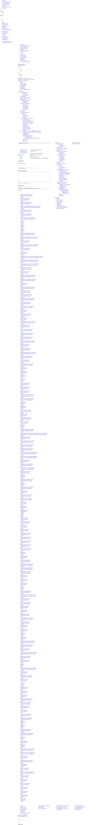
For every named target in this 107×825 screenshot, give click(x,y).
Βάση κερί (23, 376)
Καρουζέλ (23, 403)
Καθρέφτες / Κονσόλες (26, 100)
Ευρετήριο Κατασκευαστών (63, 805)
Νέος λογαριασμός (6, 6)
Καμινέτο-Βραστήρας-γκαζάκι (27, 234)
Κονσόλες (25, 102)
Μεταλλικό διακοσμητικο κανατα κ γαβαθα (30, 207)
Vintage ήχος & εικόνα (27, 135)
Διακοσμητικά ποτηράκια (26, 676)
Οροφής (25, 117)
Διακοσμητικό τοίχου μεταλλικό (28, 322)
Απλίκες (25, 114)
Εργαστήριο (5, 23)
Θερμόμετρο (23, 507)
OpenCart (25, 815)
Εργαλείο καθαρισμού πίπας (27, 773)
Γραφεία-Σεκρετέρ (25, 112)
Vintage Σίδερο (24, 511)
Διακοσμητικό (24, 284)
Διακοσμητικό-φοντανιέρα (26, 334)
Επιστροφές (5, 32)
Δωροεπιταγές (5, 37)
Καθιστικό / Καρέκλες (25, 103)
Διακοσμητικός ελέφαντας (27, 449)
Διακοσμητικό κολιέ (25, 615)
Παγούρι (22, 738)
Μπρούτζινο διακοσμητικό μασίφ (28, 276)
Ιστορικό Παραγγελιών (7, 41)
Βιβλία (24, 139)
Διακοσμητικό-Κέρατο (25, 561)
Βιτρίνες (22, 111)
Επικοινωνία (5, 31)
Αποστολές (4, 28)
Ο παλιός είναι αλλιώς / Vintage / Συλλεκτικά (31, 130)
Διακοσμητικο (24, 253)
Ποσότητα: (32, 155)
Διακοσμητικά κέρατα (25, 730)
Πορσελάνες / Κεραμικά (28, 122)
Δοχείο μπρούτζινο (25, 242)
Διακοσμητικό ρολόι (25, 326)
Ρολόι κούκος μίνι (24, 423)
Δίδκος (22, 222)
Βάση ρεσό (23, 638)
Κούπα (22, 588)
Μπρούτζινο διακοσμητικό (26, 195)
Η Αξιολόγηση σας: (22, 170)
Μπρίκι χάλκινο (24, 519)
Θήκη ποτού (23, 407)
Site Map (4, 34)
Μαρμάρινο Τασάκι (25, 473)
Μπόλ (22, 665)
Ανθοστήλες (25, 125)
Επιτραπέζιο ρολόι (25, 388)
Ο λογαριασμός (5, 3)
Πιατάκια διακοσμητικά (26, 215)
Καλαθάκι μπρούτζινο (25, 303)
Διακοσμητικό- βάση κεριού (26, 734)
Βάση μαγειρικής (24, 530)
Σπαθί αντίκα (24, 319)
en (2, 13)
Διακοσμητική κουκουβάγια (26, 465)
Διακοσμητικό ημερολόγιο (26, 761)
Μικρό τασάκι (24, 415)
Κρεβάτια (25, 129)
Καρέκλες (25, 104)
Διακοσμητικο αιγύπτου (26, 211)
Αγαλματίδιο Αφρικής (25, 592)
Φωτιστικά (23, 113)
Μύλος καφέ (23, 311)
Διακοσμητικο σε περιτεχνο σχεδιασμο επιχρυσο (31, 257)
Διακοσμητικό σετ (24, 707)
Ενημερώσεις (78, 809)
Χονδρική (4, 27)
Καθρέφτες (25, 101)
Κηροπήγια (25, 124)
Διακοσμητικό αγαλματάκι (27, 365)
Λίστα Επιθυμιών (6, 1)
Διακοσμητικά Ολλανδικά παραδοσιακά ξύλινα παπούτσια (34, 434)
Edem (3, 22)
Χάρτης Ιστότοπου (61, 208)
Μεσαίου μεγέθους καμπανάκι (27, 642)
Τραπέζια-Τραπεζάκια (26, 97)
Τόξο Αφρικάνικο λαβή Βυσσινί (27, 299)
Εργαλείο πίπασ (24, 777)
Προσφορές (4, 39)
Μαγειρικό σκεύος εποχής (26, 480)
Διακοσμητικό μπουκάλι (26, 496)
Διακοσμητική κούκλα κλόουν (27, 442)
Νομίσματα (25, 140)
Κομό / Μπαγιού (24, 92)
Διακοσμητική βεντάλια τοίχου (27, 342)
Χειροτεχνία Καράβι (25, 603)
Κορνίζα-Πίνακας (24, 346)
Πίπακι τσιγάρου (24, 769)
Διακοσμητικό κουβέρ (25, 703)
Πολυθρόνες (25, 106)
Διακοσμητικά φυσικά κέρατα (27, 469)
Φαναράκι (23, 800)
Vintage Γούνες (26, 134)
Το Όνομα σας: (21, 168)
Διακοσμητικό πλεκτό (25, 534)
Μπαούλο (23, 476)
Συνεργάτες (5, 38)
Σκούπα (22, 727)
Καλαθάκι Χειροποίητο (26, 419)
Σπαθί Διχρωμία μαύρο (26, 296)
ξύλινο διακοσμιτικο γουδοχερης (28, 219)
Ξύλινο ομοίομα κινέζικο (26, 330)
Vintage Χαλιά (26, 133)
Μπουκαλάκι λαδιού (25, 438)
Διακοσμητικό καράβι (25, 573)
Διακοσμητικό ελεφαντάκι (26, 646)
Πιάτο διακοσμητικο (25, 199)
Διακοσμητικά (26, 119)
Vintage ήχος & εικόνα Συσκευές (32, 138)
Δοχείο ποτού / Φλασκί (25, 411)
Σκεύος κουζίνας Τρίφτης (26, 357)
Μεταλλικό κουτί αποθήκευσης (27, 753)
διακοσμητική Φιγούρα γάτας (27, 396)
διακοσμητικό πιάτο (25, 384)
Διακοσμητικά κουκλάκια (26, 700)
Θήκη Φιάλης (23, 369)
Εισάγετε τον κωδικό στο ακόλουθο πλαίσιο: (28, 188)
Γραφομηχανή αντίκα (25, 315)
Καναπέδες (25, 108)
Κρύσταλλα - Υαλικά (27, 123)
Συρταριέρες (23, 96)
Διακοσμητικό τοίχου (25, 292)
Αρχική (3, 0)
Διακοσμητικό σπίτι (25, 361)
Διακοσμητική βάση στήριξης (27, 430)
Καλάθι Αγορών (5, 4)
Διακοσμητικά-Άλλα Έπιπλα (27, 118)
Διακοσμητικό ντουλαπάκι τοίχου (28, 596)
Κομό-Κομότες (26, 95)
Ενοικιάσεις (5, 26)
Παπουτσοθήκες (26, 127)
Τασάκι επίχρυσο (24, 272)
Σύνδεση (4, 8)
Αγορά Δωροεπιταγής (61, 807)
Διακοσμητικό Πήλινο (25, 349)
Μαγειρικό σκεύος (25, 461)
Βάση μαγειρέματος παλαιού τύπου (29, 238)
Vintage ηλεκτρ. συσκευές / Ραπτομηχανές (32, 132)
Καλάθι (22, 426)
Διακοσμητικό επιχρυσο (26, 269)
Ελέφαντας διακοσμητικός (26, 446)
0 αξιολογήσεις (33, 158)
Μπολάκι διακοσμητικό (26, 203)
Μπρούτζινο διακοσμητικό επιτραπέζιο (29, 246)
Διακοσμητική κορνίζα (25, 715)
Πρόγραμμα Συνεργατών (62, 808)
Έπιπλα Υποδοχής (27, 128)
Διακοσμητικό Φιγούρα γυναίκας (28, 353)
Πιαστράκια (23, 503)
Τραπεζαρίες (24, 98)
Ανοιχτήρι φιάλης (24, 650)
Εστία (22, 515)
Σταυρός (22, 380)
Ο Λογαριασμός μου (79, 805)
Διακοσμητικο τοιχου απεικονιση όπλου (29, 261)
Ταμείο (4, 5)
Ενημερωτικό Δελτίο (6, 42)
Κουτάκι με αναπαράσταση (27, 399)
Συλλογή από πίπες (25, 784)
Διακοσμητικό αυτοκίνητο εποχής (28, 669)
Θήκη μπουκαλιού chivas (26, 499)
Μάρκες (4, 35)
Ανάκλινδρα (25, 107)
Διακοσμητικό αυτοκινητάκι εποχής (28, 653)
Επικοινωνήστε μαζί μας (62, 207)
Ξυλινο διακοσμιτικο (25, 249)
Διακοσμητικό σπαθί (25, 657)
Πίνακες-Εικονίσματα (28, 121)
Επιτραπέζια (26, 116)
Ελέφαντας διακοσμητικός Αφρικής (28, 453)
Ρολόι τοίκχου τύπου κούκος (26, 307)
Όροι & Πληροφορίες (6, 29)
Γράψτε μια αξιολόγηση (42, 158)
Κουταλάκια (25, 143)
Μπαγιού (25, 93)
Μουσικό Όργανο (24, 607)
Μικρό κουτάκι (24, 688)
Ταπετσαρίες (5, 24)
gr (2, 12)
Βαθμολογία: (21, 185)
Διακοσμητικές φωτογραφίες (27, 750)
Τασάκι (22, 684)
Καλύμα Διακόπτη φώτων (26, 338)
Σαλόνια (25, 109)
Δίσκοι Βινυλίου (29, 137)
